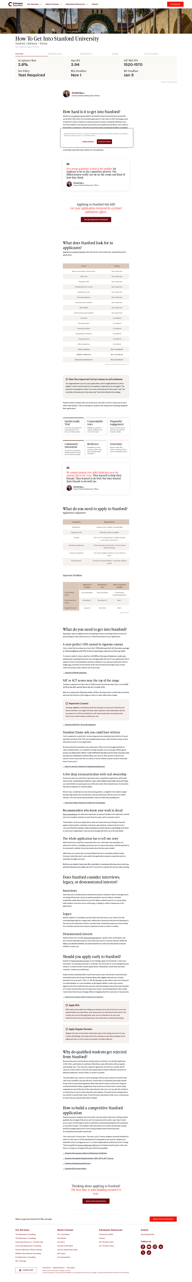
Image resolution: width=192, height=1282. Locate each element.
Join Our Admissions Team (67, 1249)
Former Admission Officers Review (28, 1249)
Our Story (61, 1242)
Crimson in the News (65, 1246)
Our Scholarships (63, 1257)
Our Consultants (63, 1234)
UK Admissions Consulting (25, 1238)
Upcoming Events (147, 1234)
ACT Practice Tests (106, 1246)
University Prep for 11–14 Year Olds (29, 1242)
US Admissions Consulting (25, 1234)
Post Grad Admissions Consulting (28, 1246)
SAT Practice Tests (106, 1242)
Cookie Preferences (59, 1267)
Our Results (61, 1238)
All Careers (61, 1253)
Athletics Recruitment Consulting (28, 1253)
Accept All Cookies (104, 141)
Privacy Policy (71, 1267)
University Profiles (106, 1234)
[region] (96, 138)
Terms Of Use (46, 1267)
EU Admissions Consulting (25, 1257)
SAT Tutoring (20, 1261)
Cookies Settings (88, 141)
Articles (102, 1238)
